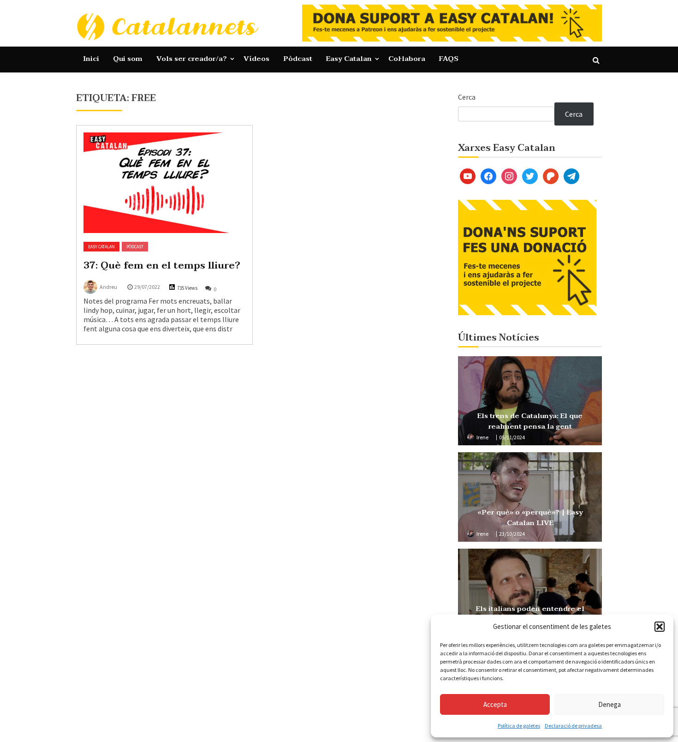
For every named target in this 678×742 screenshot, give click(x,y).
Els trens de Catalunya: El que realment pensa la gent (530, 421)
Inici (91, 59)
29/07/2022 (147, 286)
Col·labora (406, 59)
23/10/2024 (512, 533)
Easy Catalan (349, 59)
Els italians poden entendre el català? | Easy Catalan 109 (530, 614)
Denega (609, 704)
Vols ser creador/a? (191, 59)
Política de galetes (519, 725)
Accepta (495, 704)
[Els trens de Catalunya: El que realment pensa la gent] (530, 401)
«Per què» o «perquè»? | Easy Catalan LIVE (530, 517)
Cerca (467, 97)
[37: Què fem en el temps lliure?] (164, 182)
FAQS (448, 59)
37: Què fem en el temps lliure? (161, 265)
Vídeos (256, 59)
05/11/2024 (512, 437)
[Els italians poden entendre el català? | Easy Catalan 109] (530, 593)
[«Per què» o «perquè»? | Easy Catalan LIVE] (530, 497)
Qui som (128, 59)
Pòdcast (297, 59)
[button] (659, 626)
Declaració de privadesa (573, 725)
